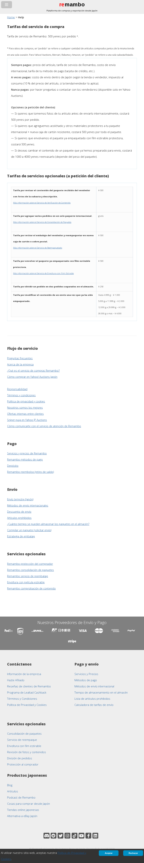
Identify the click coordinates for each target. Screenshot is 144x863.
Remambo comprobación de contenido (31, 588)
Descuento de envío (19, 511)
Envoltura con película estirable (26, 582)
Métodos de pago (85, 680)
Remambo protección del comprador (30, 564)
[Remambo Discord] (46, 836)
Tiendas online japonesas (23, 810)
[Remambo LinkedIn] (95, 836)
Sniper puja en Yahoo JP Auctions (27, 420)
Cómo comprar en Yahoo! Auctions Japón (32, 377)
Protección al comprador (22, 764)
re (61, 4)
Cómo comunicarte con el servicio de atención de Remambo (44, 426)
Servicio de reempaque (22, 740)
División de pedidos (19, 758)
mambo (75, 4)
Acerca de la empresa (20, 364)
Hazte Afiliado (15, 680)
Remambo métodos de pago (25, 459)
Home (11, 17)
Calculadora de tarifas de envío (93, 705)
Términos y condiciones (21, 395)
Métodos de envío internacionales (27, 505)
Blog (9, 785)
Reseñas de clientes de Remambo (29, 686)
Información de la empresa (24, 674)
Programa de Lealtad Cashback (26, 692)
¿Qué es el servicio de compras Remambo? (33, 370)
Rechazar (133, 853)
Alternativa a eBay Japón (22, 816)
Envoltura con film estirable (24, 746)
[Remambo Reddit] (53, 836)
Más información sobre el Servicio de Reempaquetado (37, 247)
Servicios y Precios (86, 674)
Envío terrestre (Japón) (20, 499)
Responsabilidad (17, 389)
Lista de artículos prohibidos (92, 698)
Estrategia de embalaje (21, 536)
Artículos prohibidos (19, 518)
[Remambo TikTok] (74, 836)
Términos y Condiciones (22, 698)
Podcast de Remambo (21, 797)
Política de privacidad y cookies (26, 401)
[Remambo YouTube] (81, 836)
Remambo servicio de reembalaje (27, 576)
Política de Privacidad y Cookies (27, 705)
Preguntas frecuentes (20, 358)
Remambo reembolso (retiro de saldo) (30, 472)
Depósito (12, 465)
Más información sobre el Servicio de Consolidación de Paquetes (42, 222)
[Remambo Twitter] (60, 836)
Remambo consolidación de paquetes (30, 570)
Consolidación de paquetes (24, 733)
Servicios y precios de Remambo (27, 453)
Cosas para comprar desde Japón (28, 803)
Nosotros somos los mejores (25, 407)
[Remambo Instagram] (67, 836)
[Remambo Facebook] (88, 836)
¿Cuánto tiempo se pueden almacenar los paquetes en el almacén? (48, 524)
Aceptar (108, 853)
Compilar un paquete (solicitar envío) (29, 530)
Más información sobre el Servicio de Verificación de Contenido (41, 202)
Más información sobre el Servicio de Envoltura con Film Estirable (43, 273)
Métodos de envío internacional (94, 686)
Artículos (12, 791)
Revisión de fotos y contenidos (26, 752)
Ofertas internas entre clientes (25, 414)
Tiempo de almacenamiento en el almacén (101, 692)
